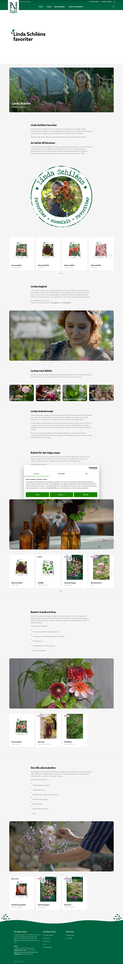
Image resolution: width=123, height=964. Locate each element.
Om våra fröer (46, 938)
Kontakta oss (46, 941)
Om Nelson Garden (106, 2)
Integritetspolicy (70, 935)
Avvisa (37, 494)
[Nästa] (111, 255)
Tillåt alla (85, 494)
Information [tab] (61, 473)
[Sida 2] (61, 273)
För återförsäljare (94, 2)
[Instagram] (114, 1)
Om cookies (69, 938)
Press (44, 944)
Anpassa (60, 494)
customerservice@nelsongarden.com (28, 952)
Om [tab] (87, 473)
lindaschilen (67, 303)
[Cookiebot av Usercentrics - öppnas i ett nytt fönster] (90, 468)
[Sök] (113, 6)
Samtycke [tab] (36, 474)
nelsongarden (55, 303)
